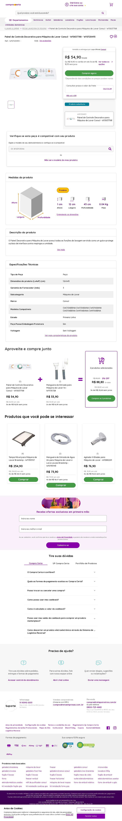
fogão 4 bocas (8, 775)
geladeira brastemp (10, 767)
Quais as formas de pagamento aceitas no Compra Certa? (55, 581)
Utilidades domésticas (15, 25)
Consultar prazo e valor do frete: (81, 86)
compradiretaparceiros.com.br (101, 702)
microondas (103, 767)
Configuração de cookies (91, 810)
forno (4, 779)
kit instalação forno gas (59, 786)
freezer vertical (32, 779)
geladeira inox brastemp (84, 771)
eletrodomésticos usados (108, 779)
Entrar (75, 4)
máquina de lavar (33, 767)
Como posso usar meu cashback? (43, 600)
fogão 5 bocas (32, 775)
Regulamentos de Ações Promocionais (21, 728)
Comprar (23, 479)
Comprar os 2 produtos (101, 398)
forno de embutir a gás (107, 782)
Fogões (80, 20)
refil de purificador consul (36, 782)
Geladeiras (58, 20)
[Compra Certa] (13, 4)
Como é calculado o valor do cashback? (46, 609)
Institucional (58, 728)
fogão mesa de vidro (82, 775)
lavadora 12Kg (104, 771)
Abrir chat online (61, 680)
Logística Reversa (13, 731)
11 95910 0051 (26, 702)
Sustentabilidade (93, 728)
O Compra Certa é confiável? (41, 572)
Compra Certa (35, 563)
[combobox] (61, 13)
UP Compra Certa (61, 563)
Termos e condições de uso (59, 725)
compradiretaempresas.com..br (68, 705)
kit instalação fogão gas (12, 786)
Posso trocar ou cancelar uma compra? (46, 590)
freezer (53, 767)
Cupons (81, 728)
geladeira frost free (34, 771)
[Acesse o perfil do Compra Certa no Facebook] (108, 729)
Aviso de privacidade (14, 725)
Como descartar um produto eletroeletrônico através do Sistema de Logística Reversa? (60, 631)
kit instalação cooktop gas (37, 786)
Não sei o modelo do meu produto (61, 160)
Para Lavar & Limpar (10, 28)
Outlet (48, 20)
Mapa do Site (44, 728)
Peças (113, 20)
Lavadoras (69, 20)
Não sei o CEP (71, 96)
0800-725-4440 (94, 707)
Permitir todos (91, 816)
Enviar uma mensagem (98, 680)
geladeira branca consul (60, 771)
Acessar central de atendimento (23, 680)
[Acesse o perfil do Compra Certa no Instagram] (114, 729)
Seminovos (38, 20)
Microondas (103, 20)
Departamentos (20, 20)
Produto (63, 190)
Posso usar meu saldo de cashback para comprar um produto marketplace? (56, 619)
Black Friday (70, 728)
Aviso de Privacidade (65, 537)
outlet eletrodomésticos (83, 779)
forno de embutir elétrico (84, 782)
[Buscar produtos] (103, 13)
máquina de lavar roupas (60, 782)
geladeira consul (80, 767)
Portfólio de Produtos (86, 563)
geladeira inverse (9, 771)
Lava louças (91, 20)
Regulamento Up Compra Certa (86, 725)
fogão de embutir (105, 775)
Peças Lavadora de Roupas (34, 28)
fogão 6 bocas (56, 775)
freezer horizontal (57, 779)
